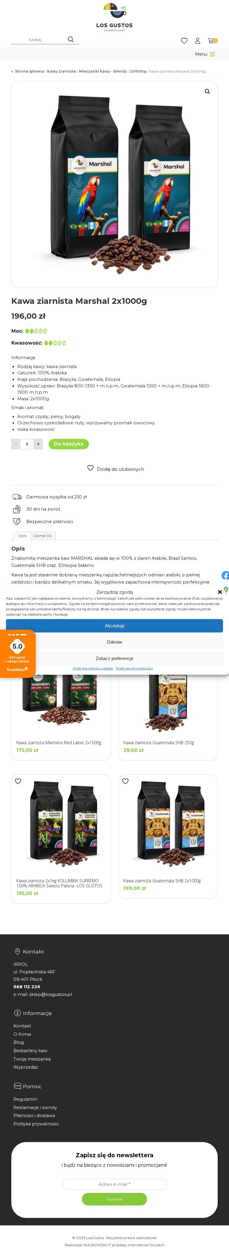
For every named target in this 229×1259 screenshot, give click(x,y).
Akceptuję (114, 625)
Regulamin (25, 1099)
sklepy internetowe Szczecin (140, 1245)
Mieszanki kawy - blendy (103, 71)
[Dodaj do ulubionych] (18, 781)
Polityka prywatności (134, 668)
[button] (220, 592)
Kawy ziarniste (61, 71)
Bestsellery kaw (30, 1050)
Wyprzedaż (25, 1067)
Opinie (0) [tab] (42, 536)
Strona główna (29, 71)
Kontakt (22, 1026)
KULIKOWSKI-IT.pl (99, 1245)
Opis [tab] (22, 536)
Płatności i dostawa (34, 1115)
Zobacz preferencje (114, 658)
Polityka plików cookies (93, 668)
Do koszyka (68, 444)
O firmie (22, 1034)
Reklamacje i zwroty (35, 1107)
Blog (18, 1042)
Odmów (114, 642)
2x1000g (138, 71)
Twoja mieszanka (32, 1059)
